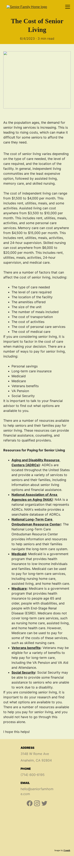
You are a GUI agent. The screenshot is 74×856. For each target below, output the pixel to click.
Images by (59, 850)
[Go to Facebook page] (29, 803)
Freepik (67, 850)
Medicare (19, 588)
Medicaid (19, 554)
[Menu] (67, 7)
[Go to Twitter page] (44, 803)
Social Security (23, 672)
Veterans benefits (26, 648)
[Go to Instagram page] (37, 803)
